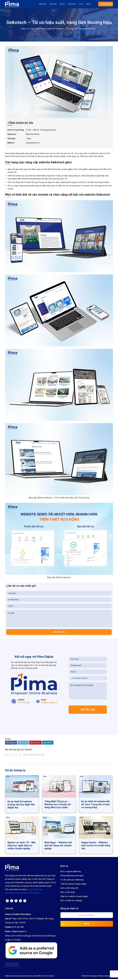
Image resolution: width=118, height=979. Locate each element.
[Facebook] (11, 900)
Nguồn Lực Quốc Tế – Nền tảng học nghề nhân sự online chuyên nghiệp (21, 845)
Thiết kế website (47, 29)
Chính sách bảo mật (29, 976)
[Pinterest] (24, 900)
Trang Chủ (42, 4)
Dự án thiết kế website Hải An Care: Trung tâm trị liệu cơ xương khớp (95, 804)
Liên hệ (88, 4)
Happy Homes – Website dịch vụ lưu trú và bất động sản (95, 845)
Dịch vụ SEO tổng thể (69, 888)
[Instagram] (16, 900)
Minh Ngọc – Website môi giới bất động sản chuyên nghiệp (58, 845)
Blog (81, 4)
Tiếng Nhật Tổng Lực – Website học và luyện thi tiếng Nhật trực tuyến (57, 804)
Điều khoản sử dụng (12, 976)
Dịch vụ (62, 4)
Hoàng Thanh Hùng (35, 889)
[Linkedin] (20, 900)
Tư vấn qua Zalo (105, 4)
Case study (35, 29)
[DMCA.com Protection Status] (12, 963)
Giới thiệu (53, 4)
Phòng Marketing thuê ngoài (71, 876)
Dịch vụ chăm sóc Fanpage (71, 900)
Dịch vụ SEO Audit (67, 892)
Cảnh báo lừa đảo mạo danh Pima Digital (22, 893)
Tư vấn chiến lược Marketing (72, 880)
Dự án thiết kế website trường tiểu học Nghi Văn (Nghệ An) (21, 804)
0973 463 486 (18, 927)
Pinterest (36, 743)
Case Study (72, 4)
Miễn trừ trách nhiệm (46, 976)
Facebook (11, 743)
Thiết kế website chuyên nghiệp (73, 884)
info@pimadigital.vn (19, 931)
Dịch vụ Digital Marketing (70, 871)
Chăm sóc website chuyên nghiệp (74, 896)
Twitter (24, 743)
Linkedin (48, 743)
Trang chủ (24, 29)
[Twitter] (7, 900)
